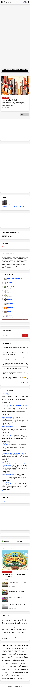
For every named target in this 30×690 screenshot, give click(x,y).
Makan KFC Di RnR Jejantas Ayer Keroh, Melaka (14, 453)
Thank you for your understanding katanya (17, 605)
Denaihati (4, 462)
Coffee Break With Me (7, 425)
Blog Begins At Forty (7, 443)
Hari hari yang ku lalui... (8, 482)
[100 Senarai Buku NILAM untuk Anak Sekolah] (15, 560)
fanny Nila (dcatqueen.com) (14, 278)
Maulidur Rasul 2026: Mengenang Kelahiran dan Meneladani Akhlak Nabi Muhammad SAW (14, 406)
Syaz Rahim (4, 208)
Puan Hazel (10, 307)
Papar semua (15, 71)
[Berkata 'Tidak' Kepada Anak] (5, 599)
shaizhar (9, 282)
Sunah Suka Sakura (6, 473)
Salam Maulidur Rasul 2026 (9, 474)
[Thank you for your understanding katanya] (5, 606)
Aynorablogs (5, 452)
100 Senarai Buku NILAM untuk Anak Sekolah (13, 575)
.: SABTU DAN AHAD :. (7, 435)
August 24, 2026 (6, 444)
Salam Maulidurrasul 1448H (9, 417)
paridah (9, 311)
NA (8, 295)
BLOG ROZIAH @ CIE (7, 404)
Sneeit (27, 382)
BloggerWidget (25, 319)
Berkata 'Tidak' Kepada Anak (15, 597)
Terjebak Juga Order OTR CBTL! (14, 206)
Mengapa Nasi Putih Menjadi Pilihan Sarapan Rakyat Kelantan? (17, 583)
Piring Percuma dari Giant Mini (9, 483)
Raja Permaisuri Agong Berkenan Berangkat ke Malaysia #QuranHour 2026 (13, 464)
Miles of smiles (5, 416)
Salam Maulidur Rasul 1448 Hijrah (10, 395)
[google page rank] (7, 501)
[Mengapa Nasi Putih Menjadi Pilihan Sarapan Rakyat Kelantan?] (5, 584)
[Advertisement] (15, 21)
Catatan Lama (24, 114)
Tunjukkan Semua (6, 491)
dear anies (10, 303)
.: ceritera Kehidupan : (7, 434)
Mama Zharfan (11, 286)
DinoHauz (9, 299)
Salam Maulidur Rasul (7, 426)
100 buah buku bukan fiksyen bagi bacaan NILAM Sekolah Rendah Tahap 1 (18, 590)
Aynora (10, 315)
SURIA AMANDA (6, 393)
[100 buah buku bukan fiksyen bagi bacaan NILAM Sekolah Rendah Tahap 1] (5, 592)
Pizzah (9, 291)
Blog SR (7, 2)
